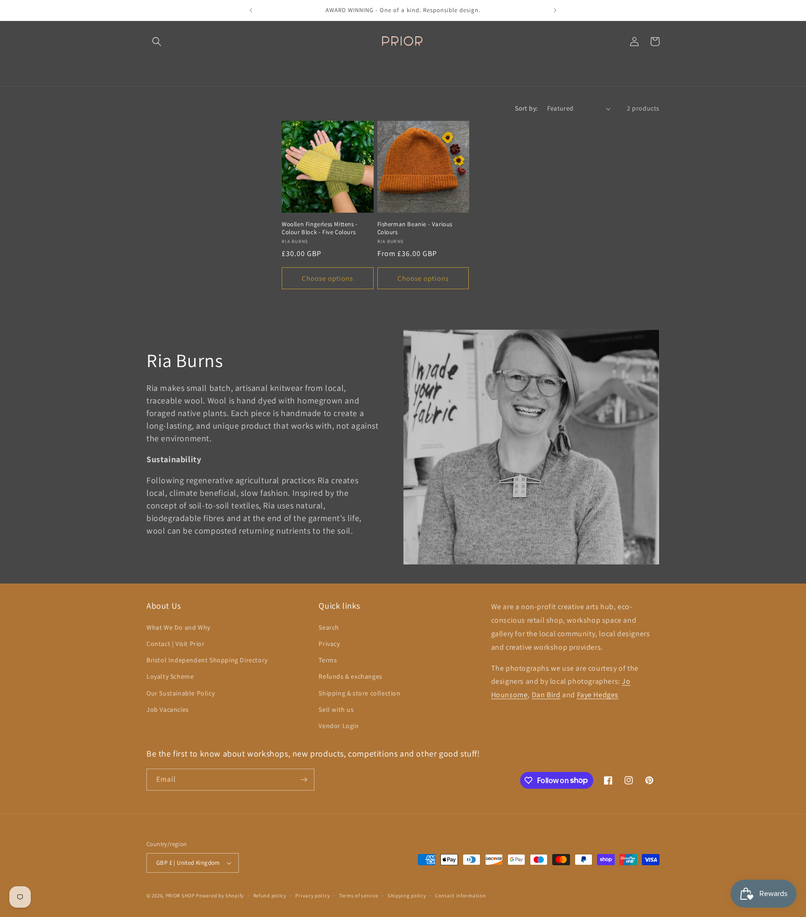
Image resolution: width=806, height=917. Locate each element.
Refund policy (269, 895)
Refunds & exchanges (350, 676)
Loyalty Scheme (170, 676)
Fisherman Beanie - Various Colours (415, 228)
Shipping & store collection (359, 693)
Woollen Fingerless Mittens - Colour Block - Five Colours (320, 228)
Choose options (327, 278)
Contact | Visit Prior (175, 643)
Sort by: (526, 108)
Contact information (460, 895)
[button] (156, 41)
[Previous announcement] (251, 10)
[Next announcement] (555, 10)
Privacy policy (312, 895)
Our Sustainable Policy (180, 693)
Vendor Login (339, 726)
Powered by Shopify (220, 895)
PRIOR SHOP (180, 895)
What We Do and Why (178, 627)
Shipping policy (407, 895)
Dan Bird (546, 695)
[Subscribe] (303, 780)
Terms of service (358, 895)
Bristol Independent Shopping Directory (207, 660)
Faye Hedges (598, 695)
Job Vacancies (167, 709)
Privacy (329, 643)
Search (329, 627)
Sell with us (336, 709)
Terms (328, 660)
